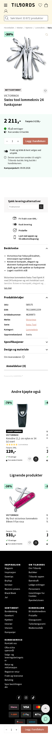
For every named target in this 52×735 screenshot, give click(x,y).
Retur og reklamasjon (11, 666)
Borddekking (11, 611)
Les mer (8, 288)
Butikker (33, 572)
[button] (45, 91)
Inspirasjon (10, 572)
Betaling (9, 679)
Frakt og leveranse (14, 675)
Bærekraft (34, 580)
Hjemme (28, 27)
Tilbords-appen (36, 576)
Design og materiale (16, 349)
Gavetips (9, 576)
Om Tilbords (35, 568)
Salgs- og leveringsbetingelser (14, 657)
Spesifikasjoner (13, 342)
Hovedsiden (9, 27)
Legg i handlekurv (35, 141)
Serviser (8, 584)
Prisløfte (23, 230)
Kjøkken (9, 619)
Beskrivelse (11, 248)
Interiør (20, 27)
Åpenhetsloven (36, 600)
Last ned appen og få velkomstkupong (29, 237)
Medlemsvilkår (36, 627)
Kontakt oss (11, 643)
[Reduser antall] (7, 141)
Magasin (9, 568)
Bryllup (8, 580)
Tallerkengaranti (37, 623)
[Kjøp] (35, 459)
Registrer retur (12, 671)
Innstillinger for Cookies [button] (37, 594)
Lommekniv (40, 27)
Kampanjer (10, 632)
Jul (6, 597)
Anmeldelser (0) (16, 366)
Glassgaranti (35, 619)
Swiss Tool (31, 324)
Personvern (34, 588)
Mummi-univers (12, 588)
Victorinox (11, 95)
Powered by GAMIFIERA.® (13, 376)
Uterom (8, 627)
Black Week (10, 593)
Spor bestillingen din (13, 685)
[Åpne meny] (6, 5)
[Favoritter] (29, 459)
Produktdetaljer (14, 297)
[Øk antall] (18, 141)
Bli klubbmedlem (37, 611)
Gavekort (9, 615)
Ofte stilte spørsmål (10, 649)
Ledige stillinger (37, 584)
